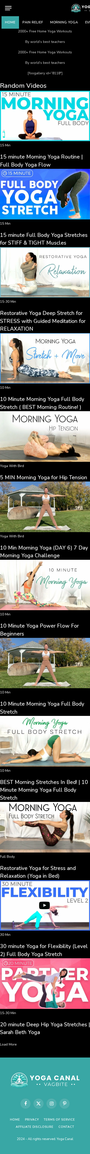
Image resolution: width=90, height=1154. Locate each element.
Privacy (32, 1120)
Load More (8, 1044)
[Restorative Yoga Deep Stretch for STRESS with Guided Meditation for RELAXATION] (45, 296)
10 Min (5, 387)
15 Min (5, 145)
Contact (66, 1127)
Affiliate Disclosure (35, 1127)
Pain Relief (32, 22)
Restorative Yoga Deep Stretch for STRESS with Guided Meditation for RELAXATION (43, 321)
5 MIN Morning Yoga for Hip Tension (43, 477)
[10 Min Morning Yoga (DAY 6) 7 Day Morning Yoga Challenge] (45, 531)
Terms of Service (59, 1120)
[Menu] (8, 8)
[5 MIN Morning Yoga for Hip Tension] (45, 460)
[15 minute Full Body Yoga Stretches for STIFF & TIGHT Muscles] (45, 218)
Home (10, 22)
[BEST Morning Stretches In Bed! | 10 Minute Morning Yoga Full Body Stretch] (45, 765)
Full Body (7, 856)
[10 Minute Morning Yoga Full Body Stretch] (45, 687)
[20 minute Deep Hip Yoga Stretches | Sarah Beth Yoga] (45, 1007)
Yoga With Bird (12, 466)
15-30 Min (8, 301)
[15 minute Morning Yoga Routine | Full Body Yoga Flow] (45, 140)
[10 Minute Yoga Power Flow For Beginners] (45, 609)
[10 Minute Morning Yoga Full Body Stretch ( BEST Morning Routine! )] (45, 382)
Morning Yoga (64, 22)
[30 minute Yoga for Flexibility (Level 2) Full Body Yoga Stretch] (45, 929)
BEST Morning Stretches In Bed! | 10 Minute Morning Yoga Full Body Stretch (44, 790)
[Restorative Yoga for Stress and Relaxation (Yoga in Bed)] (45, 851)
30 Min (5, 934)
